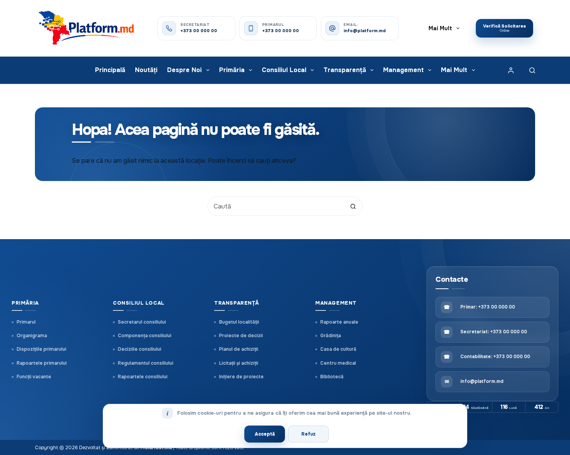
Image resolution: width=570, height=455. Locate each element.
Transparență (344, 70)
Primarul (26, 322)
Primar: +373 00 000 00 (487, 307)
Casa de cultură (338, 349)
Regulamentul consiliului (145, 363)
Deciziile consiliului (139, 349)
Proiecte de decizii (241, 336)
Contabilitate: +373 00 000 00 (495, 356)
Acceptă (265, 434)
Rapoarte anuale (339, 322)
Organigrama (32, 336)
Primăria (232, 70)
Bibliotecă (332, 377)
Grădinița (330, 336)
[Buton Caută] (353, 206)
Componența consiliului (144, 336)
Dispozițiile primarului (41, 349)
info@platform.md (365, 30)
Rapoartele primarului (42, 363)
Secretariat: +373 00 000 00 (493, 332)
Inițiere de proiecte (241, 377)
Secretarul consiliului (142, 322)
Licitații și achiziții (238, 363)
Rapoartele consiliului (143, 377)
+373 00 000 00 (198, 30)
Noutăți (146, 70)
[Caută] (532, 70)
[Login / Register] (511, 70)
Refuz (308, 434)
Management (403, 70)
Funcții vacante (34, 377)
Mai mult (440, 28)
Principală (110, 70)
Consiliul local (284, 70)
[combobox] (276, 206)
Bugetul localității (239, 322)
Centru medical (338, 363)
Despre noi (184, 70)
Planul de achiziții (238, 349)
